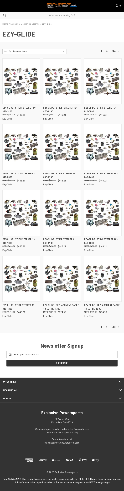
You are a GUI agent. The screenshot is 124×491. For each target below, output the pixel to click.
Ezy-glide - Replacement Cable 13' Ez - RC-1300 (61, 307)
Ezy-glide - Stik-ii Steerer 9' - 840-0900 (100, 109)
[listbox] (39, 51)
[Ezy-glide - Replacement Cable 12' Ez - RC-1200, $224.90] (103, 278)
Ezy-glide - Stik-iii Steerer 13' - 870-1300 (60, 109)
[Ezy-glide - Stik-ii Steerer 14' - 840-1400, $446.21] (103, 147)
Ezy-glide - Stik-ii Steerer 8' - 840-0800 (18, 175)
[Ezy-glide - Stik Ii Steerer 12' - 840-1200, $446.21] (21, 278)
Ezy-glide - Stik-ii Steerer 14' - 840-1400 (101, 175)
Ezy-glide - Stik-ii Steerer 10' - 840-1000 (101, 241)
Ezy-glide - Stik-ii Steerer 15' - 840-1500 (60, 175)
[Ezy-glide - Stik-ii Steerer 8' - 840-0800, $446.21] (21, 147)
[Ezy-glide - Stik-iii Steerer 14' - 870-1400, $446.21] (21, 81)
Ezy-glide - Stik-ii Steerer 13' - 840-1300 (19, 241)
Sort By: (7, 51)
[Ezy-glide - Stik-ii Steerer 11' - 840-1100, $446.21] (62, 213)
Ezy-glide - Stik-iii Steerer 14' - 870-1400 (19, 109)
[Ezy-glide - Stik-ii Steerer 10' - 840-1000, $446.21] (103, 213)
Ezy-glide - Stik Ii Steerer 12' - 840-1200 (19, 307)
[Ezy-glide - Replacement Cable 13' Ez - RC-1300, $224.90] (62, 278)
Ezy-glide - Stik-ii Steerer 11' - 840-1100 (60, 241)
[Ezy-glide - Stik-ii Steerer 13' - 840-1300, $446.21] (21, 213)
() (120, 6)
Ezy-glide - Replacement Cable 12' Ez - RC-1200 (102, 307)
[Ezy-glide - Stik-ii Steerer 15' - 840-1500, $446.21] (62, 147)
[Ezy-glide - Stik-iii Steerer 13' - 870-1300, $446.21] (62, 81)
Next (114, 51)
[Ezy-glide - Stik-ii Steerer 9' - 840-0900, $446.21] (103, 81)
